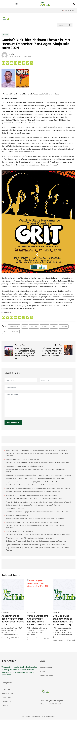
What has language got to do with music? (20, 531)
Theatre (15, 332)
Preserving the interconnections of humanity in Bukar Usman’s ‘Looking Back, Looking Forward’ (38, 502)
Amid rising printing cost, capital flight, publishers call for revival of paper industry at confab (25, 353)
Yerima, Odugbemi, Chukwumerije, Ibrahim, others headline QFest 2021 (38, 620)
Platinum (64, 326)
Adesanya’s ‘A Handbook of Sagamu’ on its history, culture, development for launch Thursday (38, 489)
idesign (6, 612)
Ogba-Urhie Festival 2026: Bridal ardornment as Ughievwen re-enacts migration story (35, 545)
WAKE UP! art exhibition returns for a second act (22, 459)
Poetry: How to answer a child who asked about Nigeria (24, 466)
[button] (16, 4)
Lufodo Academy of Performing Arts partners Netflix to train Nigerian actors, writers (52, 352)
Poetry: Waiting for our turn (15, 509)
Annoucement (32, 638)
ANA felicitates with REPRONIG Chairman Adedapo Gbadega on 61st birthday (32, 522)
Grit (24, 326)
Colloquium (6, 689)
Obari (54, 326)
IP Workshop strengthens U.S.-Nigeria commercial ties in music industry (30, 538)
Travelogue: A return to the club (17, 516)
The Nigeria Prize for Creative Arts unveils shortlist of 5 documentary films (32, 495)
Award (42, 671)
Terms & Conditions (48, 675)
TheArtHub (6, 697)
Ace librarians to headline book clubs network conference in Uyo (13, 620)
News (5, 35)
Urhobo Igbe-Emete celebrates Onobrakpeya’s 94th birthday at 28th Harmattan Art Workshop (38, 475)
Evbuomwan (14, 326)
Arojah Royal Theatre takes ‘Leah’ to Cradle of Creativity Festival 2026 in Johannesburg (36, 450)
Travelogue (6, 701)
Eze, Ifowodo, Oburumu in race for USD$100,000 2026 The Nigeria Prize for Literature (36, 482)
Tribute (5, 705)
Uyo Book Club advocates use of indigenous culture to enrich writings (63, 620)
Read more (10, 456)
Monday (44, 326)
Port (5, 332)
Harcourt (34, 326)
